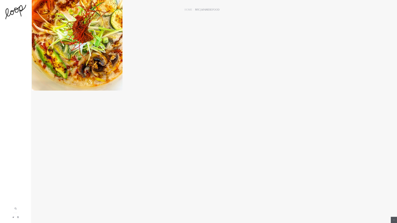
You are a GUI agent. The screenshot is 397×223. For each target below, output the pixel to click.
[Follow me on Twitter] (13, 217)
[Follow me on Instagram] (18, 217)
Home (188, 9)
